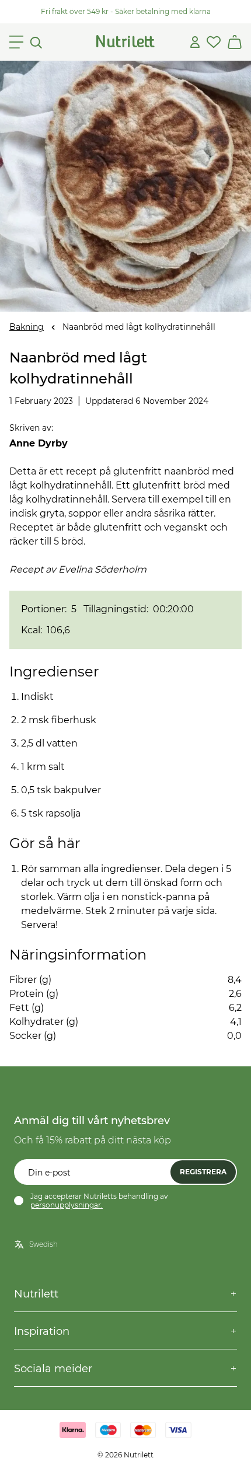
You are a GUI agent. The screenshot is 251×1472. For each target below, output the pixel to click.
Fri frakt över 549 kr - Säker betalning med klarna (126, 11)
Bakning (26, 327)
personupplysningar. (66, 1205)
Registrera (203, 1171)
